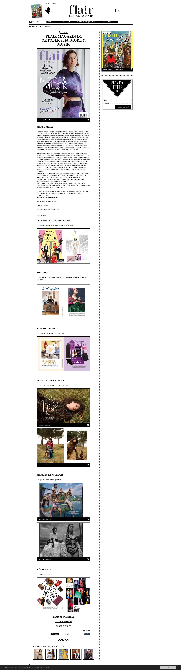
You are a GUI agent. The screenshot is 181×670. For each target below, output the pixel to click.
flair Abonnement (63, 617)
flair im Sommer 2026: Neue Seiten (113, 69)
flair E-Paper (63, 626)
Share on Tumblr (87, 634)
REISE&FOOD (82, 22)
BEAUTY (50, 22)
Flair (31, 26)
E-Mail (106, 103)
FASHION (35, 22)
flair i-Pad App (63, 621)
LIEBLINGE (107, 22)
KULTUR (92, 22)
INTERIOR (66, 22)
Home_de (30, 22)
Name (106, 100)
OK (168, 667)
